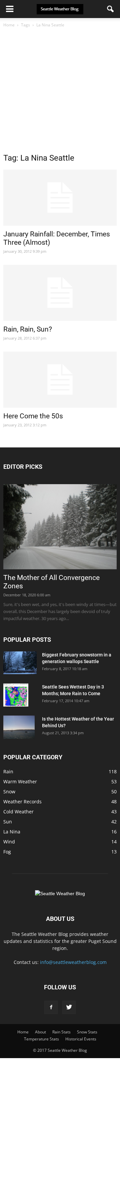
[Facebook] (51, 1007)
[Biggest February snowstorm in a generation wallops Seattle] (20, 662)
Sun (7, 821)
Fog (7, 851)
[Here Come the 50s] (60, 380)
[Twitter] (69, 1007)
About (40, 1032)
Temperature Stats (41, 1039)
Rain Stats (61, 1032)
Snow (9, 791)
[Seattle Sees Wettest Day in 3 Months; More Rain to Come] (15, 695)
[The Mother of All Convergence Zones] (60, 526)
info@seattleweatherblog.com (73, 962)
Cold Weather (18, 811)
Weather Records (22, 801)
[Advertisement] (60, 92)
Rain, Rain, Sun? (27, 329)
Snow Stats (87, 1032)
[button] (110, 9)
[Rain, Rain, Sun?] (60, 293)
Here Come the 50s (33, 416)
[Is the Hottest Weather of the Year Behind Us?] (19, 727)
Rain (8, 771)
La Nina (11, 831)
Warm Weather (20, 781)
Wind (9, 841)
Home (9, 25)
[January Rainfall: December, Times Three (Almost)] (60, 198)
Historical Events (80, 1039)
